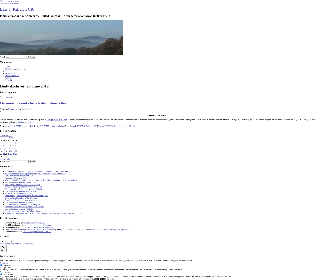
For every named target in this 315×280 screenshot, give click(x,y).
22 (16, 151)
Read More (109, 279)
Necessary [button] (4, 263)
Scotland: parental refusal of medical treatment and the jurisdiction (36, 171)
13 (11, 148)
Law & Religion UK (17, 9)
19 (9, 151)
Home (7, 67)
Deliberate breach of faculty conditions (38, 227)
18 (6, 151)
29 (16, 154)
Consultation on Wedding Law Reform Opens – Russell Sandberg (30, 229)
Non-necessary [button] (6, 272)
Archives (8, 78)
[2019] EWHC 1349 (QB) (57, 120)
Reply (132, 126)
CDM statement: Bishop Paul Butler (19, 176)
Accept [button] (96, 279)
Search (2, 57)
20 (11, 151)
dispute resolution (57, 126)
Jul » (8, 159)
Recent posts (10, 73)
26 (9, 154)
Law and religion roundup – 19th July (19, 209)
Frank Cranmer (27, 109)
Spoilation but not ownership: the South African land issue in (35, 173)
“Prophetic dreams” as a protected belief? (24, 189)
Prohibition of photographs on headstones (21, 200)
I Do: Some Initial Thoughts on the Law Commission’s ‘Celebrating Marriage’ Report (94, 229)
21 (14, 151)
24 (4, 154)
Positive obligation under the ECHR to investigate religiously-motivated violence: (43, 213)
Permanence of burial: (24, 207)
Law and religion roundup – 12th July (37, 232)
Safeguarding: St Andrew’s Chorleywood (21, 198)
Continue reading (25, 122)
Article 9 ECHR (42, 126)
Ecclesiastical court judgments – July (19, 193)
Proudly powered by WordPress (20, 243)
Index (7, 71)
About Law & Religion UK (15, 69)
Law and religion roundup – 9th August (20, 182)
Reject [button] (102, 279)
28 (14, 154)
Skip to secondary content (10, 3)
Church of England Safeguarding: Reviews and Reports (26, 196)
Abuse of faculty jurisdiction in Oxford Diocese (23, 187)
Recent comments (12, 76)
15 (16, 148)
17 (4, 151)
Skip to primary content (9, 1)
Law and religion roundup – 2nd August (20, 191)
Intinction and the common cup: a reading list (22, 204)
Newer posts (6, 97)
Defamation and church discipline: (33, 103)
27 (11, 154)
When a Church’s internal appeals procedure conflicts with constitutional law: (42, 180)
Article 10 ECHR (14, 126)
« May (2, 159)
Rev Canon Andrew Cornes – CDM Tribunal (22, 185)
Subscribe (9, 80)
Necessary (7, 265)
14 (14, 148)
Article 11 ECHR (29, 126)
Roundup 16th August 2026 (16, 178)
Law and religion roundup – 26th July (19, 202)
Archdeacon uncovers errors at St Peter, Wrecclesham (25, 211)
